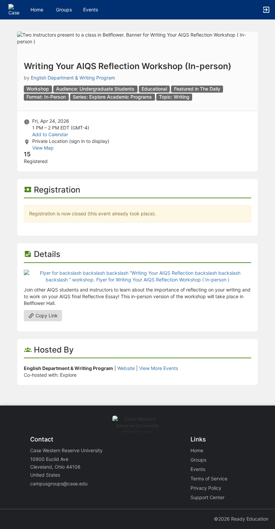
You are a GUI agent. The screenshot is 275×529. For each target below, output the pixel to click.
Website (126, 368)
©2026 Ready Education (241, 519)
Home (196, 450)
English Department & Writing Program (73, 78)
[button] (14, 9)
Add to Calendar (50, 134)
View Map (43, 148)
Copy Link (46, 315)
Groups (64, 9)
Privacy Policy (205, 488)
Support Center (207, 497)
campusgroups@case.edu (59, 483)
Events (90, 9)
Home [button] (37, 9)
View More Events (158, 368)
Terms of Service (208, 478)
